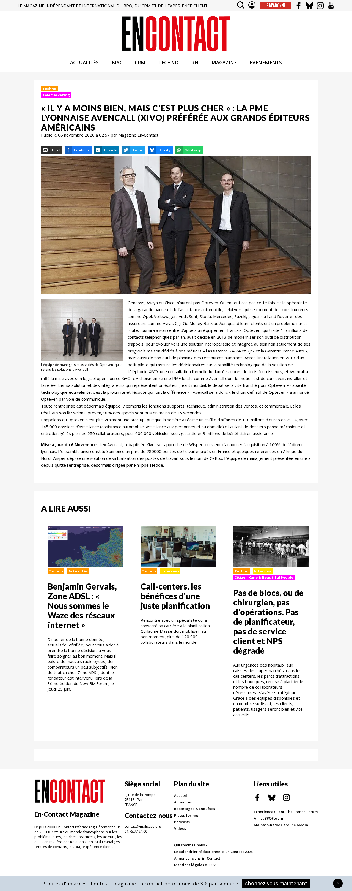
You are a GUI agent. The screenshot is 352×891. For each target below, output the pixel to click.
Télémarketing (56, 95)
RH (194, 62)
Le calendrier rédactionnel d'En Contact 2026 (213, 851)
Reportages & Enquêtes (194, 808)
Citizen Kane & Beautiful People (264, 577)
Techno (49, 88)
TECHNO (168, 62)
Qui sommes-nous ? (191, 845)
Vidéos (180, 828)
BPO (117, 62)
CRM (140, 62)
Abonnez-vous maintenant (276, 883)
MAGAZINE (224, 62)
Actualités (78, 571)
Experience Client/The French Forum (286, 811)
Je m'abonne (275, 5)
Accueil (180, 795)
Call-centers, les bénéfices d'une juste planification (175, 595)
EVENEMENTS (266, 62)
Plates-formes (186, 815)
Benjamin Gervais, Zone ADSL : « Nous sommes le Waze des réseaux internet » (82, 605)
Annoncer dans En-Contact (197, 858)
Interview (170, 571)
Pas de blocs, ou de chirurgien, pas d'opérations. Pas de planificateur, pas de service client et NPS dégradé (268, 621)
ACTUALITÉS (84, 62)
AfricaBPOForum (268, 818)
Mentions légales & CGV (195, 864)
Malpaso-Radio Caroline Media (281, 824)
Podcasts (182, 821)
